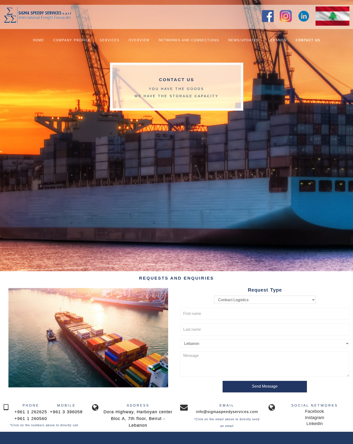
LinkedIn (314, 423)
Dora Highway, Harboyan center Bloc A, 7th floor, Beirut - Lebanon (137, 418)
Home (38, 40)
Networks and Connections (189, 40)
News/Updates (243, 40)
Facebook (314, 411)
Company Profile (72, 40)
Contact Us (308, 40)
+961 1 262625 (30, 411)
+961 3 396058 (66, 411)
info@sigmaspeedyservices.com (227, 412)
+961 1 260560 (30, 418)
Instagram (314, 417)
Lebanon (277, 40)
